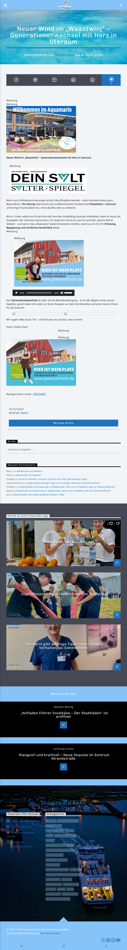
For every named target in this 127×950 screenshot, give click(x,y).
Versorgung (70, 894)
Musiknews (53, 879)
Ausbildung (54, 826)
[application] (43, 293)
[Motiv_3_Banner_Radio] (67, 263)
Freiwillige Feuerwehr (60, 845)
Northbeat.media (50, 933)
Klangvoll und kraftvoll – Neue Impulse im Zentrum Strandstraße (64, 757)
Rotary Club (71, 884)
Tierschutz (53, 894)
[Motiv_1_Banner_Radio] (63, 362)
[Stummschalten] (61, 292)
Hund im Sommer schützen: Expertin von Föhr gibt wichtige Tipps (53, 479)
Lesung (75, 869)
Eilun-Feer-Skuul (65, 835)
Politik (67, 879)
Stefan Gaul (64, 55)
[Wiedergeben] (16, 292)
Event (50, 840)
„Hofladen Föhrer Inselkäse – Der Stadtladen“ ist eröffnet (64, 715)
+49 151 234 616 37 (21, 826)
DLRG (49, 835)
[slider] (68, 292)
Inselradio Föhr (63, 802)
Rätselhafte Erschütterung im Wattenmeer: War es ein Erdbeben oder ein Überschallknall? (68, 486)
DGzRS (69, 830)
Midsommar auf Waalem (29, 471)
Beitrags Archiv (63, 423)
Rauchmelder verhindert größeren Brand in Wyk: (38, 494)
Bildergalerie (55, 830)
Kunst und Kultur (57, 869)
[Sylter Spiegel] (65, 181)
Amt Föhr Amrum (67, 821)
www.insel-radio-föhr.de (24, 821)
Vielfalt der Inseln (58, 899)
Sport (61, 889)
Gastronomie (54, 855)
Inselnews (63, 20)
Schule (51, 889)
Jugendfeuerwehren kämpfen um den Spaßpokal (64, 594)
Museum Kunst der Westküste (64, 874)
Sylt (70, 889)
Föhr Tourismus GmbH (60, 850)
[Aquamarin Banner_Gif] (63, 129)
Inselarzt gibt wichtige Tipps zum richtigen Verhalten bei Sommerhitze (63, 482)
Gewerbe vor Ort (56, 860)
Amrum (51, 821)
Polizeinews (54, 884)
